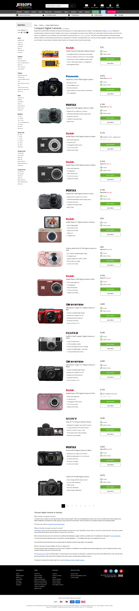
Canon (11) (20, 42)
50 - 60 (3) (20, 134)
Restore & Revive (56, 575)
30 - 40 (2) (20, 145)
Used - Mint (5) (21, 69)
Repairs (54, 577)
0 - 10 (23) (20, 136)
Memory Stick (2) (21, 161)
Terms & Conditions (39, 586)
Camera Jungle (74, 577)
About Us (18, 577)
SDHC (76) (20, 157)
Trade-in (54, 573)
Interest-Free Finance (24, 15)
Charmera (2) (21, 97)
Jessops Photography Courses (78, 575)
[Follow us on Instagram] (106, 571)
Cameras (19, 12)
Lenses (34, 12)
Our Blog (120, 15)
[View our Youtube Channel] (121, 571)
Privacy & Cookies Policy (40, 583)
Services (73, 12)
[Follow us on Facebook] (111, 571)
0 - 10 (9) (20, 116)
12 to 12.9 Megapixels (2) (23, 122)
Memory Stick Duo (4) (22, 163)
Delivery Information (39, 579)
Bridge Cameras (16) (22, 75)
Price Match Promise (50, 15)
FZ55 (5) (19, 104)
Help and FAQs (38, 575)
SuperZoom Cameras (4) (23, 89)
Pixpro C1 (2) (20, 108)
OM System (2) (21, 50)
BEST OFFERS (111, 12)
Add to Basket (110, 59)
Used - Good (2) (21, 67)
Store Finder (19, 579)
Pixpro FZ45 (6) (21, 106)
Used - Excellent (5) (22, 60)
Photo (103, 12)
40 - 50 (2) (20, 126)
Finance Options (56, 583)
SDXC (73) (20, 159)
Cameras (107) (21, 77)
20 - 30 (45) (20, 124)
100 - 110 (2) (20, 120)
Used (80, 12)
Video (40, 12)
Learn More (110, 63)
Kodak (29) (20, 46)
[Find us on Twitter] (116, 571)
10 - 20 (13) (20, 141)
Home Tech (48, 12)
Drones (27, 12)
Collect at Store (98, 15)
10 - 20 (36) (20, 118)
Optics (66, 12)
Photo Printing (56, 581)
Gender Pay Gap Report (40, 584)
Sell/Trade (96, 12)
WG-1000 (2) (20, 101)
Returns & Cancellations (40, 581)
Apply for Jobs (38, 588)
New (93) (20, 58)
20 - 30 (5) (20, 143)
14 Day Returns (75, 15)
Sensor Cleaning (56, 579)
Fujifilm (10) (20, 44)
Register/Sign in (20, 575)
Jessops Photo (74, 573)
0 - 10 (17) (20, 139)
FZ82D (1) (20, 99)
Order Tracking (38, 577)
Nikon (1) (20, 48)
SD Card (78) (20, 155)
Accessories (58, 12)
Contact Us (37, 573)
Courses (87, 12)
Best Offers (19, 583)
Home (35, 25)
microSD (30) (20, 153)
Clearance (18, 584)
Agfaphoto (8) (21, 40)
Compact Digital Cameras (52, 25)
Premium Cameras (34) (23, 87)
